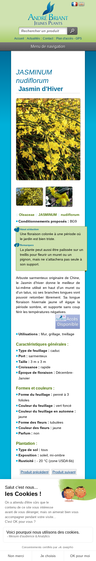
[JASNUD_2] (29, 196)
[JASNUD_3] (59, 196)
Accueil (19, 38)
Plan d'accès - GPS (69, 38)
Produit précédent (34, 472)
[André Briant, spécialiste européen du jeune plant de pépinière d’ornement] (48, 13)
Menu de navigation (48, 46)
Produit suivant (64, 472)
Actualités (33, 38)
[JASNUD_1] (48, 139)
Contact (48, 38)
